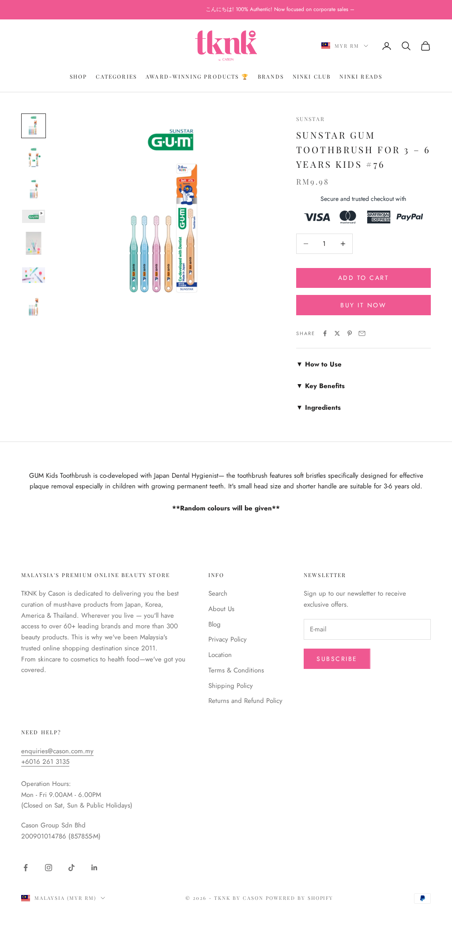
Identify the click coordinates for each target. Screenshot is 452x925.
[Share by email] (361, 333)
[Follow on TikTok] (71, 867)
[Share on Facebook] (324, 333)
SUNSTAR (310, 118)
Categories (116, 76)
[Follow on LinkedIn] (94, 867)
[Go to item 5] (33, 243)
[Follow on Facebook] (25, 867)
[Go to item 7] (33, 306)
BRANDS (271, 76)
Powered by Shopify (300, 898)
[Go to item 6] (33, 275)
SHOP (78, 76)
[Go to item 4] (33, 216)
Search (217, 593)
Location (220, 655)
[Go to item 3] (33, 189)
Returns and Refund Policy (245, 701)
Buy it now (363, 305)
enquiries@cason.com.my (57, 751)
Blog (214, 624)
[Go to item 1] (33, 125)
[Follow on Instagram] (48, 867)
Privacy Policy (227, 639)
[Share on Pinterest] (349, 333)
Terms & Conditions (236, 670)
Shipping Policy (230, 686)
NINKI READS (360, 76)
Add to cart (363, 277)
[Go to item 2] (33, 157)
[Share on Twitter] (337, 333)
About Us (221, 609)
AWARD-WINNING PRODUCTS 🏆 (197, 76)
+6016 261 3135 (45, 761)
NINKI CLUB (312, 76)
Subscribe (337, 658)
